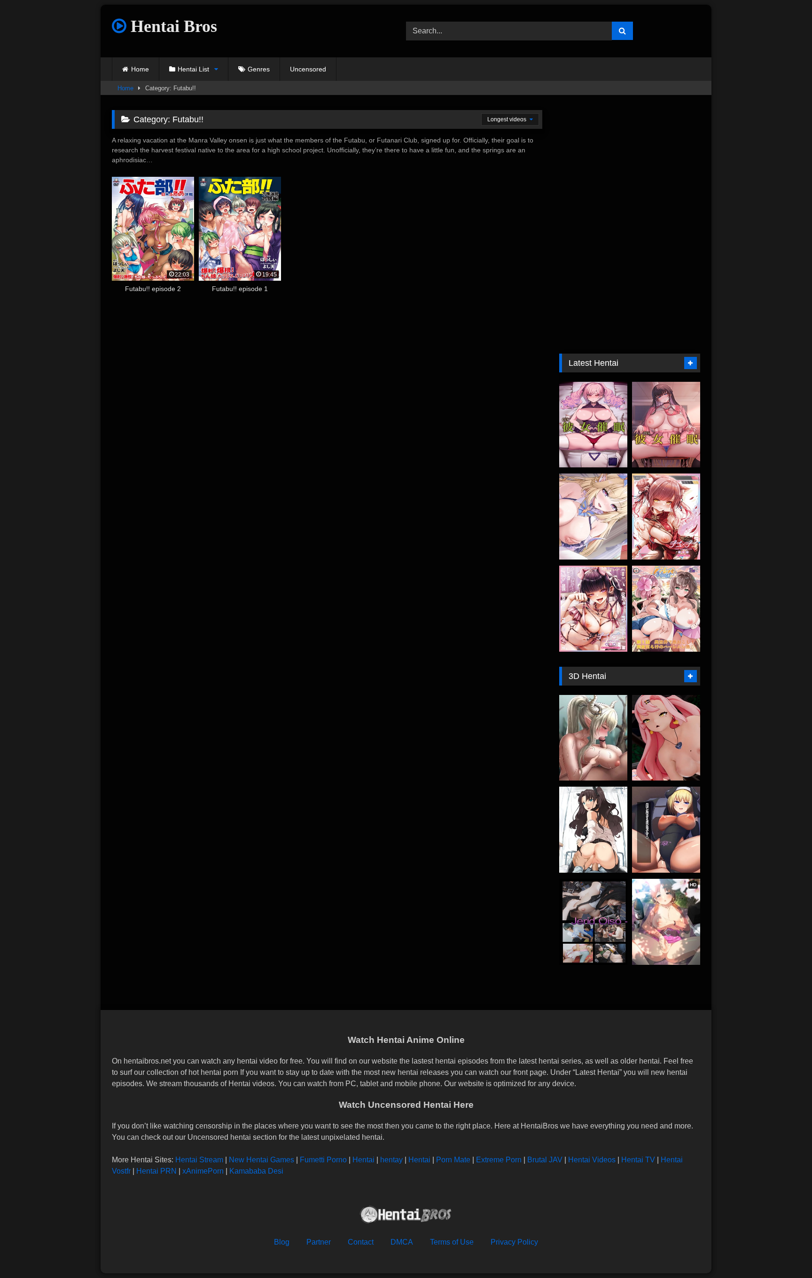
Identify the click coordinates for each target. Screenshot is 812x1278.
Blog (281, 1242)
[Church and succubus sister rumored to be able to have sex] (666, 830)
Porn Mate (453, 1160)
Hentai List (193, 69)
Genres (259, 69)
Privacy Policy (514, 1242)
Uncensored (308, 69)
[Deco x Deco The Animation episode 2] (666, 516)
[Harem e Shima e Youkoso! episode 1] (666, 609)
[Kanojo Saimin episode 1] (666, 425)
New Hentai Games (261, 1160)
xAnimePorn (203, 1171)
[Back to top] (783, 1250)
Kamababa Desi (256, 1171)
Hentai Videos (592, 1160)
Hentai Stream (199, 1160)
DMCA (401, 1242)
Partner (318, 1242)
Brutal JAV (544, 1160)
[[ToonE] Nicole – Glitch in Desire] (666, 738)
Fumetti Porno (323, 1160)
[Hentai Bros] (406, 1216)
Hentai (363, 1160)
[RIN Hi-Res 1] (593, 830)
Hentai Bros (171, 26)
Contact (361, 1242)
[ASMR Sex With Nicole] (593, 516)
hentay (391, 1160)
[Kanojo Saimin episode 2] (593, 425)
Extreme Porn (499, 1160)
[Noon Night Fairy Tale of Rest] (593, 738)
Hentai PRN (156, 1171)
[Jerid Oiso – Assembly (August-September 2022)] (593, 922)
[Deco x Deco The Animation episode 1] (593, 609)
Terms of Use (452, 1242)
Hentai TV (638, 1160)
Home (140, 69)
